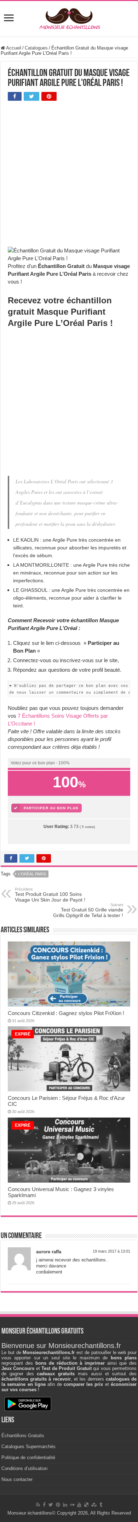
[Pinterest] (58, 1504)
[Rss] (38, 1504)
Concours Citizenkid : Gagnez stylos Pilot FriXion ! (66, 1013)
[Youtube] (79, 1504)
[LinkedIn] (65, 1504)
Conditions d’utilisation (24, 1468)
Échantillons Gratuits (22, 1435)
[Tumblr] (101, 1504)
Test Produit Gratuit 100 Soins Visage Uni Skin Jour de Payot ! (50, 895)
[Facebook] (44, 1504)
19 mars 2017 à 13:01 (111, 1251)
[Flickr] (72, 1504)
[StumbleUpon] (94, 1504)
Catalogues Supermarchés (28, 1446)
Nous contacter (17, 1479)
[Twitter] (51, 1504)
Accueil (13, 48)
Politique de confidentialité (28, 1457)
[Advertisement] (69, 176)
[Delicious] (86, 1504)
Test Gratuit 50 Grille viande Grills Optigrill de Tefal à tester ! (88, 910)
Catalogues (36, 48)
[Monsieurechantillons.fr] (69, 17)
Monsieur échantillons (29, 1513)
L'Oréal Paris (32, 874)
